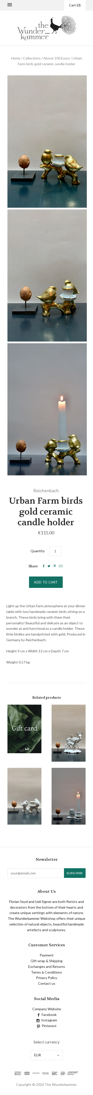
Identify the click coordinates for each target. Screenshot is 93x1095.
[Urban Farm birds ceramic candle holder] (24, 796)
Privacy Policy (46, 978)
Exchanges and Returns (46, 966)
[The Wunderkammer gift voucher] (24, 729)
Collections (32, 58)
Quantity (38, 551)
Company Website (46, 1009)
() (75, 5)
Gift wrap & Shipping (46, 961)
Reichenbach (46, 490)
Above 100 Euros (56, 58)
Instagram (49, 1020)
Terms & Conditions (46, 972)
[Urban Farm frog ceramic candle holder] (69, 796)
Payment (47, 955)
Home (15, 58)
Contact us (46, 983)
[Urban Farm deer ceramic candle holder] (69, 733)
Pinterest (49, 1026)
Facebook (49, 1014)
